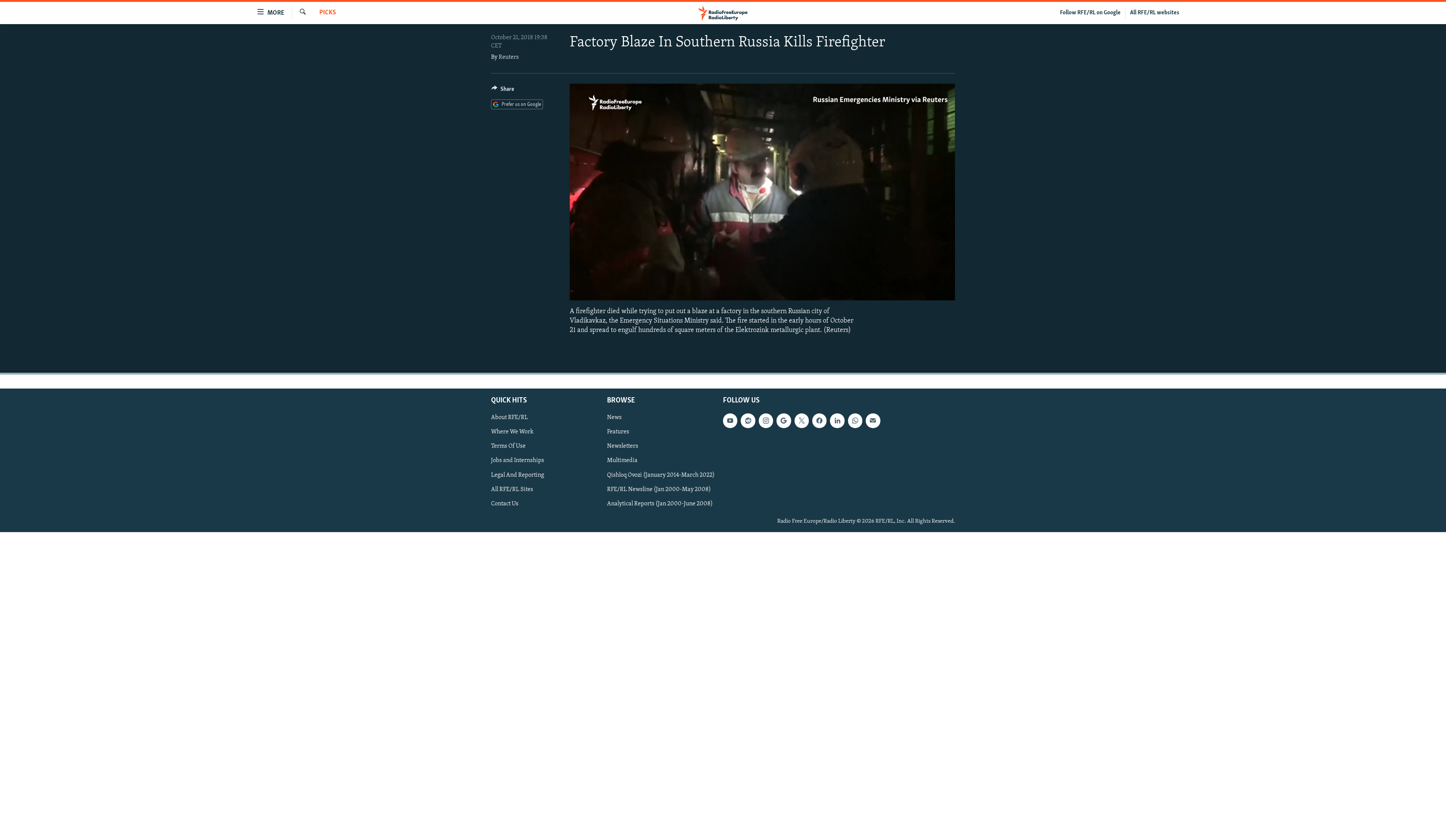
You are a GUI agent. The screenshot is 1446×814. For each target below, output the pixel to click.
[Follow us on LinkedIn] (837, 421)
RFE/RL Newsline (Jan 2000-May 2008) (659, 490)
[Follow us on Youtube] (730, 421)
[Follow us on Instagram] (766, 421)
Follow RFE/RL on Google (1090, 13)
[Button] (502, 91)
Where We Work (512, 432)
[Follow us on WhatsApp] (855, 421)
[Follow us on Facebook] (819, 421)
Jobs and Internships (517, 461)
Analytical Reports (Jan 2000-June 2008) (660, 504)
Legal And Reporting (517, 475)
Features (618, 432)
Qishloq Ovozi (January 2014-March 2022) (661, 475)
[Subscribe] (873, 421)
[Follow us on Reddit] (748, 421)
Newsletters (622, 447)
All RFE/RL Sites (512, 490)
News (614, 418)
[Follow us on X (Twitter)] (802, 421)
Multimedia (622, 461)
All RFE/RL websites (1154, 13)
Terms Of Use (508, 447)
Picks (327, 12)
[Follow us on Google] (783, 421)
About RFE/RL (509, 418)
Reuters (509, 57)
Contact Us (505, 504)
